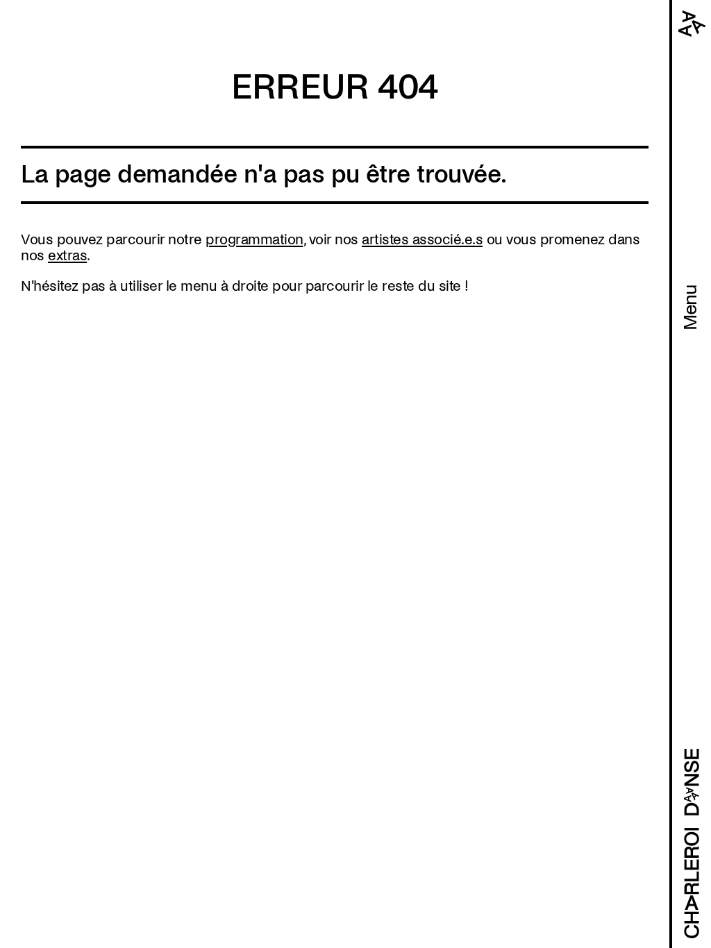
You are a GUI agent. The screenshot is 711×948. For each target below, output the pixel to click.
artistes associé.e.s (422, 239)
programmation (254, 239)
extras (67, 255)
